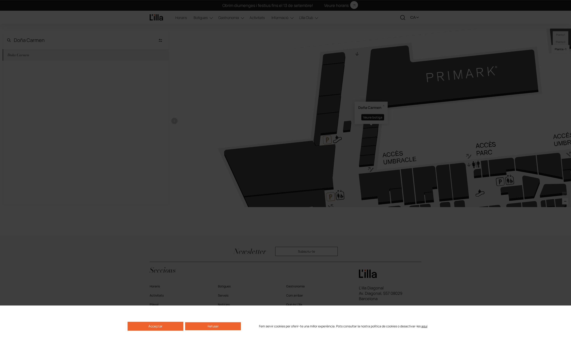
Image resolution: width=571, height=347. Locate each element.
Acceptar (155, 326)
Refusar (213, 326)
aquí (424, 326)
